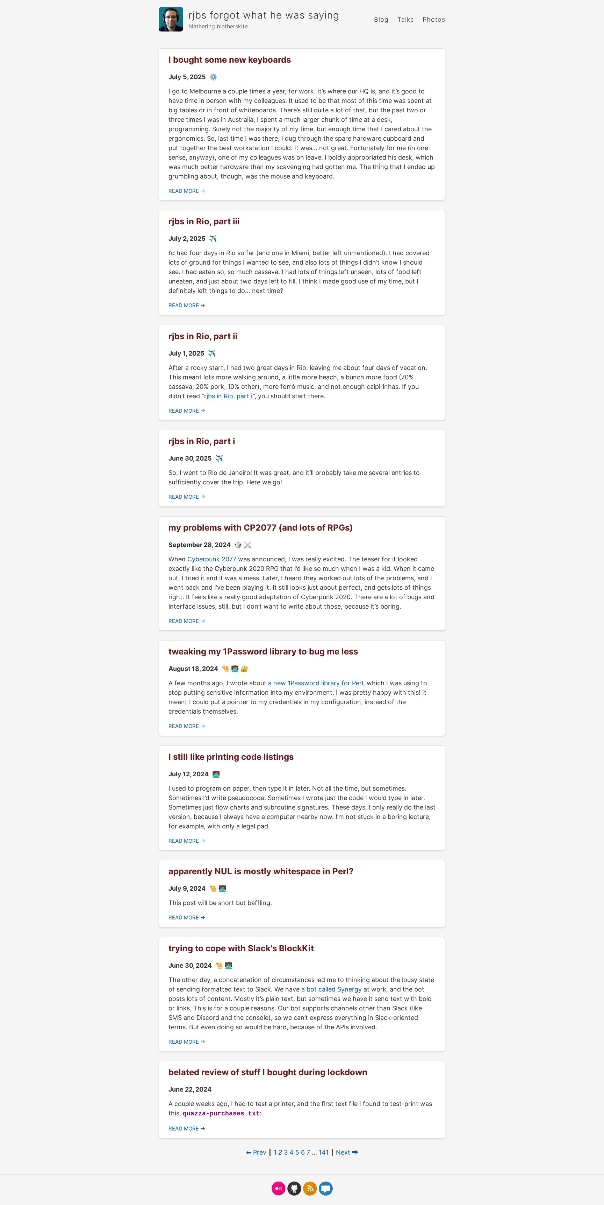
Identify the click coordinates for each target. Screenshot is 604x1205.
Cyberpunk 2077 (211, 559)
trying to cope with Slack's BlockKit (241, 948)
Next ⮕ (347, 1152)
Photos (434, 19)
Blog (381, 19)
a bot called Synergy (331, 989)
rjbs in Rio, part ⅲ (204, 221)
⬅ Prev (256, 1152)
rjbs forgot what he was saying (263, 15)
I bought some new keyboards (229, 60)
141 (324, 1152)
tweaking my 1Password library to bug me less (263, 651)
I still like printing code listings (231, 757)
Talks (405, 19)
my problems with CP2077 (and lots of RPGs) (260, 528)
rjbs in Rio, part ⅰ (228, 396)
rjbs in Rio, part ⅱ (202, 336)
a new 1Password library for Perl (315, 683)
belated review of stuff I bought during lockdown (267, 1072)
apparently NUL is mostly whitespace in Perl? (261, 871)
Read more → (186, 191)
